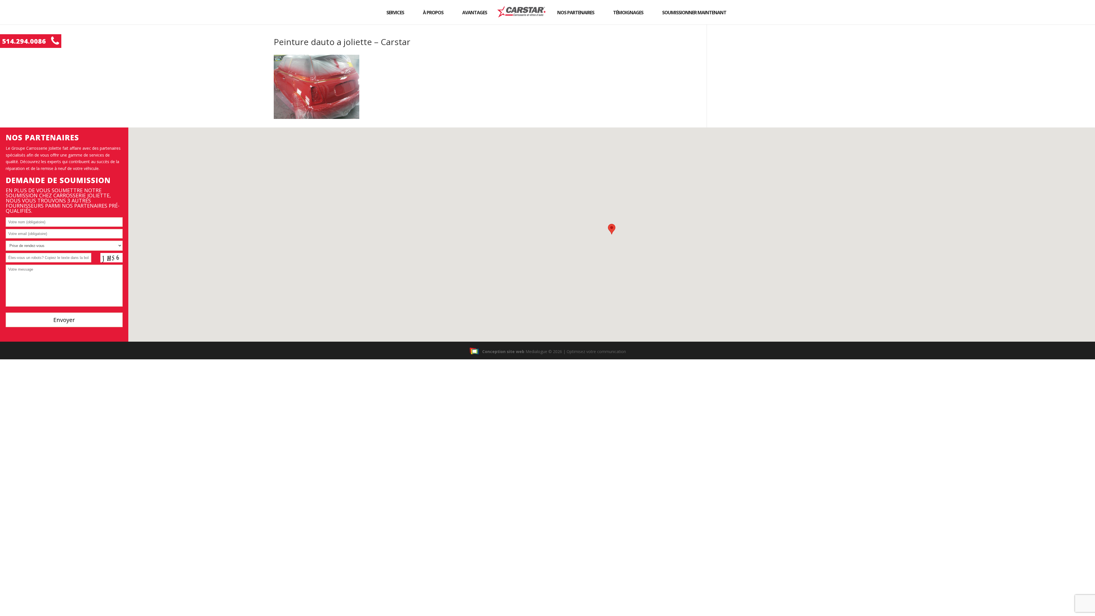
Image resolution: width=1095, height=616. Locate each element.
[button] (611, 229)
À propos (433, 12)
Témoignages (628, 12)
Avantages (474, 12)
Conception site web (503, 351)
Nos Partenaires (575, 12)
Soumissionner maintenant (694, 12)
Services (395, 12)
